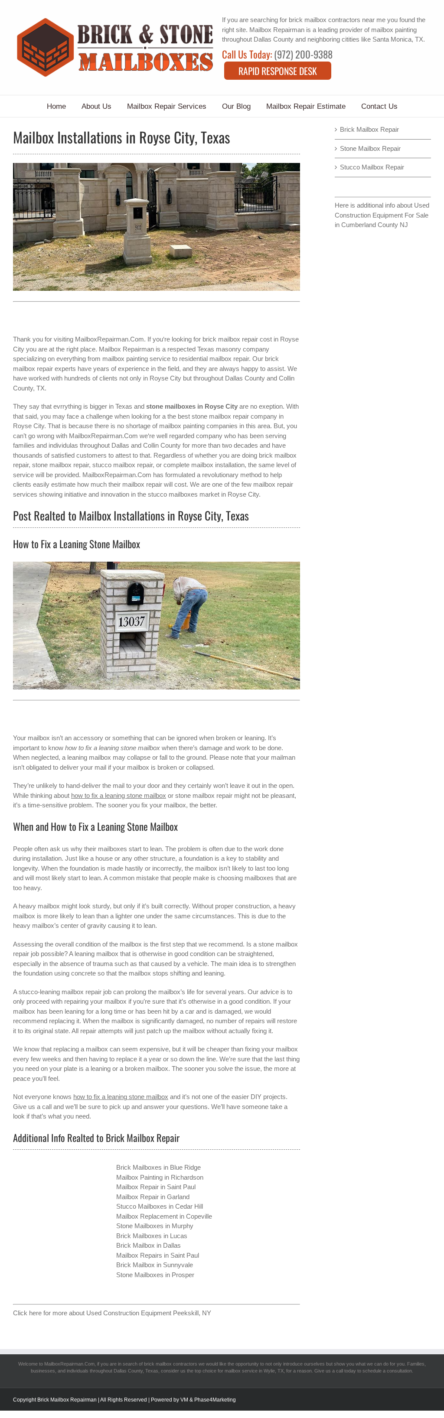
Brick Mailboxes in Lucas (151, 1235)
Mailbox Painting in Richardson (159, 1177)
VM (184, 1400)
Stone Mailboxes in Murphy (154, 1225)
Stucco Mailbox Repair (372, 167)
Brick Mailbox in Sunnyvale (154, 1264)
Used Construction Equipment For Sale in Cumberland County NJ (382, 215)
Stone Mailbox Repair (370, 148)
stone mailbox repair (203, 795)
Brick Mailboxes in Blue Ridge (158, 1167)
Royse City (165, 378)
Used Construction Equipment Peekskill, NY (148, 1313)
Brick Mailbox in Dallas (148, 1245)
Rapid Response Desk (277, 71)
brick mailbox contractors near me (337, 19)
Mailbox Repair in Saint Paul (156, 1186)
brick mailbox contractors (170, 1363)
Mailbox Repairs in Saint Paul (157, 1255)
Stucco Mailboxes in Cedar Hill (159, 1206)
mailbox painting (394, 29)
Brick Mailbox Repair (369, 129)
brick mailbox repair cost (237, 339)
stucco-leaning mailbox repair (60, 991)
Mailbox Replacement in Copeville (164, 1216)
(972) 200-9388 (303, 54)
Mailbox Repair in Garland (152, 1196)
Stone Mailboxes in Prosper (155, 1274)
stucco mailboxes (173, 494)
